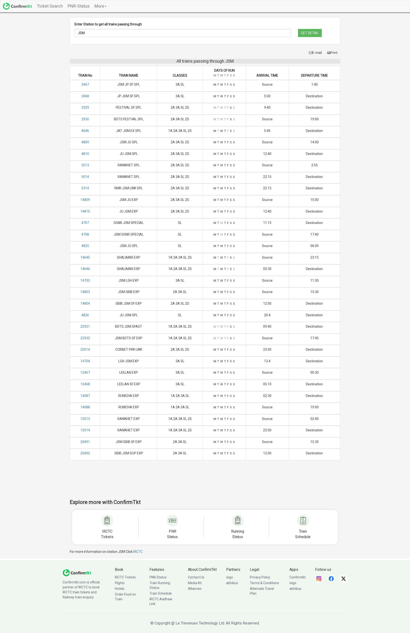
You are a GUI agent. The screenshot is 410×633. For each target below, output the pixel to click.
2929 (85, 107)
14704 (85, 361)
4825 (85, 246)
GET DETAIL (310, 33)
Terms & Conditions (264, 583)
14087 (85, 396)
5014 (85, 177)
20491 (85, 442)
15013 (85, 419)
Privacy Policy (260, 577)
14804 (85, 303)
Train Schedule (160, 593)
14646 (85, 269)
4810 (85, 154)
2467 (85, 84)
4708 (85, 234)
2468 (85, 96)
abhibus (232, 583)
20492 (85, 453)
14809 (85, 200)
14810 (85, 211)
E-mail (317, 53)
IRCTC (138, 552)
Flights (120, 583)
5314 (85, 188)
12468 (85, 384)
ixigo (229, 577)
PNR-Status (79, 6)
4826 (85, 315)
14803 (85, 292)
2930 (85, 119)
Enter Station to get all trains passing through (108, 24)
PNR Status (158, 577)
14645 (85, 257)
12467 (85, 372)
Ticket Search (50, 6)
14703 (85, 280)
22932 (85, 338)
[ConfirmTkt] (77, 572)
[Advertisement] (205, 482)
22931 (85, 326)
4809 (85, 142)
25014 (85, 349)
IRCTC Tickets (125, 577)
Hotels (119, 589)
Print (333, 53)
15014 (85, 430)
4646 (85, 131)
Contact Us (196, 577)
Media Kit (195, 583)
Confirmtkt (297, 577)
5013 (85, 165)
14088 (85, 407)
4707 (85, 223)
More (99, 6)
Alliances (194, 589)
